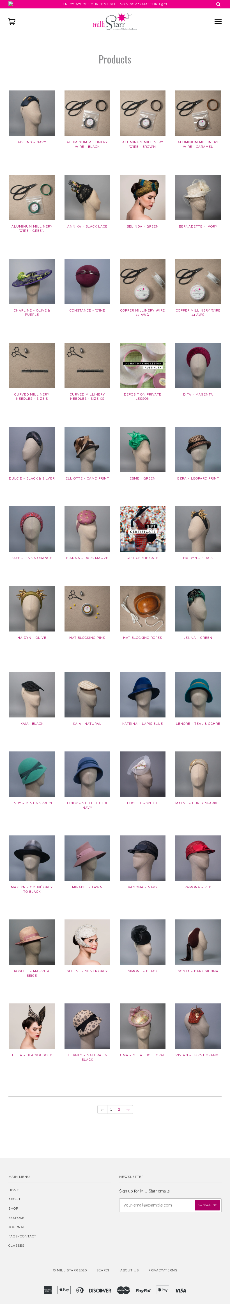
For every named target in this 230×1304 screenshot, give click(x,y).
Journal (17, 1227)
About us (129, 1270)
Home (13, 1190)
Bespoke (16, 1218)
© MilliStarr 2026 (70, 1270)
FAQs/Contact (22, 1236)
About (14, 1199)
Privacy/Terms (162, 1270)
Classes (16, 1246)
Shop (13, 1208)
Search (103, 1270)
